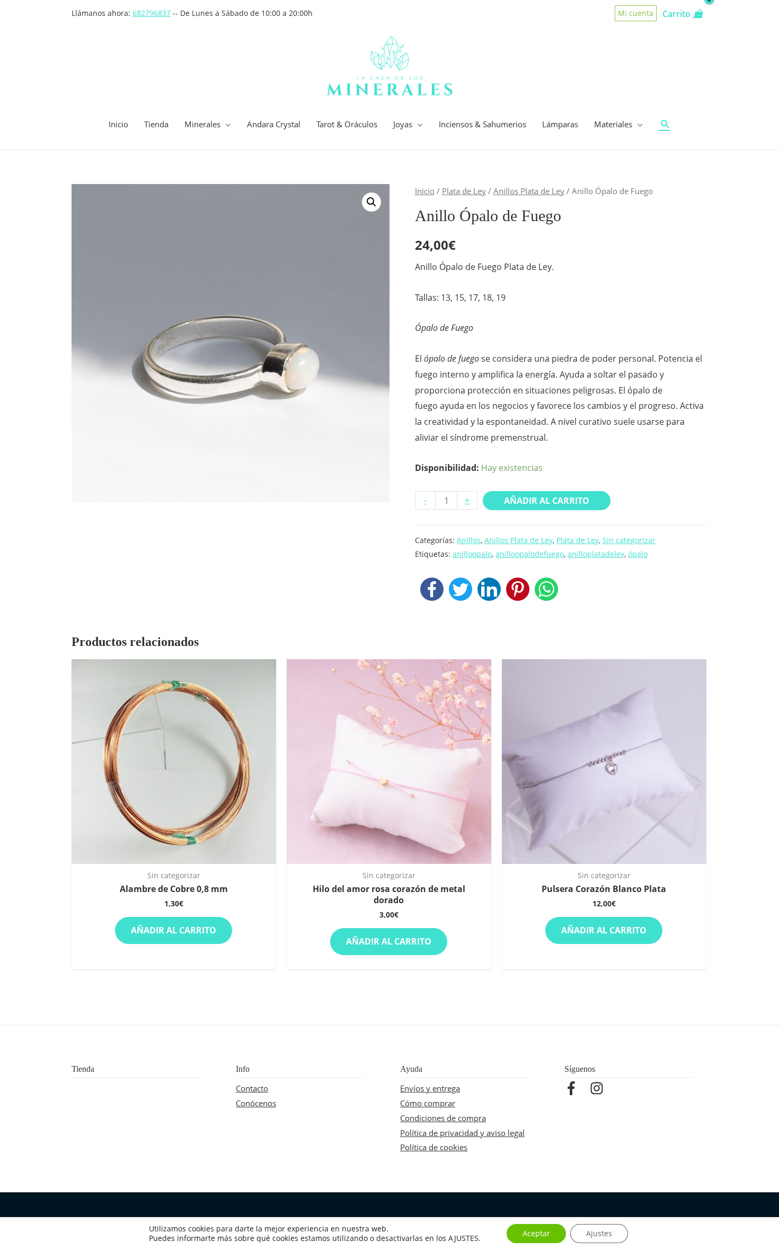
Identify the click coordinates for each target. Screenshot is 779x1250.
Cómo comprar (427, 1103)
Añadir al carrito (546, 500)
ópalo (638, 554)
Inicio (425, 191)
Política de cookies (433, 1147)
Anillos (469, 540)
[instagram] (599, 1088)
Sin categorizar (629, 540)
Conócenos (256, 1103)
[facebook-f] (576, 1088)
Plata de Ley (464, 191)
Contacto (252, 1088)
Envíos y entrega (430, 1088)
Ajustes (599, 1233)
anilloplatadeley (596, 554)
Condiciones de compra (443, 1118)
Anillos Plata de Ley (528, 191)
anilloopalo (472, 554)
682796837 (151, 13)
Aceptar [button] (536, 1233)
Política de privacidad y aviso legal (462, 1132)
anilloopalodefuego (529, 554)
